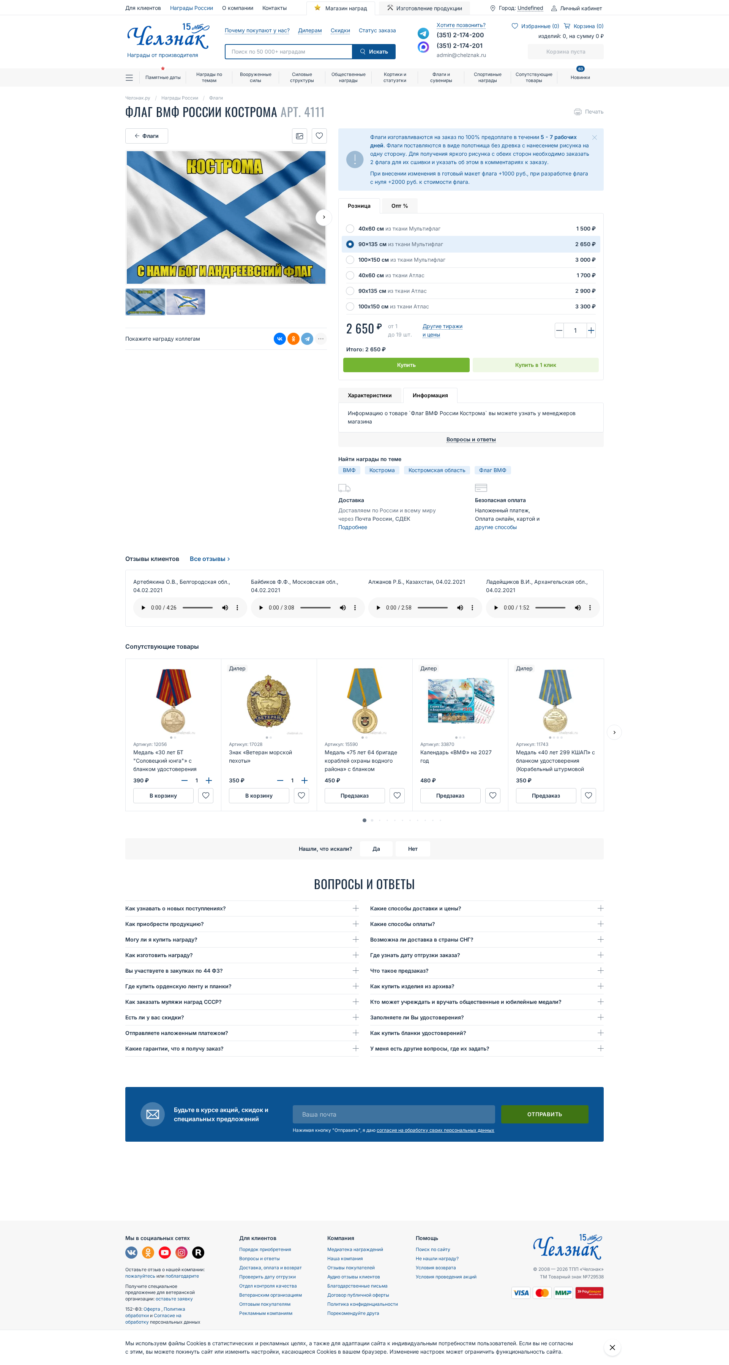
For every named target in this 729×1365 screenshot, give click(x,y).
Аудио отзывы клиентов (353, 1277)
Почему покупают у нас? (257, 30)
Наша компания (345, 1258)
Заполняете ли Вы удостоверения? (417, 1017)
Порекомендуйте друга (353, 1313)
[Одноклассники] (293, 339)
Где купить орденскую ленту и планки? (178, 986)
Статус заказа (377, 30)
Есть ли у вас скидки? (154, 1017)
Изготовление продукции (429, 8)
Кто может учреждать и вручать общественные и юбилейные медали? (466, 1001)
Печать (594, 111)
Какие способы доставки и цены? (415, 908)
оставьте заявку (174, 1299)
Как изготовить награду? (159, 955)
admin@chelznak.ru (461, 55)
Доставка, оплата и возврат (270, 1267)
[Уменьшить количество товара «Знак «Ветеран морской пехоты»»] (280, 780)
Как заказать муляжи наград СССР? (173, 1001)
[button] (364, 820)
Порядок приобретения (265, 1249)
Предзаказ (355, 795)
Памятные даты (163, 77)
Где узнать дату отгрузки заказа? (415, 955)
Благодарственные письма (357, 1286)
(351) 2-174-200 (460, 35)
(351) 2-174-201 (460, 45)
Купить (406, 365)
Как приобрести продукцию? (164, 924)
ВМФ (349, 470)
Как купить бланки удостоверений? (418, 1033)
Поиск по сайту (433, 1249)
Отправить (544, 1114)
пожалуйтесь (140, 1276)
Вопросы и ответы (259, 1258)
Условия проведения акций (446, 1277)
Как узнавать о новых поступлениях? (175, 908)
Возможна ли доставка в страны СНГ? (421, 939)
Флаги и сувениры (441, 77)
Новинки (580, 74)
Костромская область (437, 470)
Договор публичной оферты (358, 1295)
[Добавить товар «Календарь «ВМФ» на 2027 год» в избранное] (492, 795)
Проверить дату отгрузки (267, 1277)
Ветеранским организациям (270, 1295)
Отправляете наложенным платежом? (176, 1033)
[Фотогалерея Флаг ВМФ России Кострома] (299, 136)
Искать (378, 51)
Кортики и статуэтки (394, 77)
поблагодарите (182, 1276)
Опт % (399, 205)
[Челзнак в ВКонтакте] (131, 1254)
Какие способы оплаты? (402, 924)
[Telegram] (307, 339)
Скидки (340, 30)
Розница (359, 205)
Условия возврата (436, 1267)
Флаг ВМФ (493, 470)
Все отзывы (208, 558)
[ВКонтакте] (280, 339)
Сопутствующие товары (534, 77)
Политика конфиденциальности (362, 1304)
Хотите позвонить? (461, 25)
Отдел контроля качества (268, 1286)
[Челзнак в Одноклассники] (148, 1254)
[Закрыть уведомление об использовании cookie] (612, 1347)
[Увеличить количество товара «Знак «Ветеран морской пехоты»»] (304, 780)
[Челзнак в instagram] (181, 1254)
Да (376, 848)
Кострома (382, 470)
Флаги (150, 136)
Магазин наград (345, 8)
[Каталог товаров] (132, 77)
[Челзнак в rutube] (198, 1254)
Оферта (152, 1309)
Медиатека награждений (355, 1249)
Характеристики (370, 395)
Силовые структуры (302, 77)
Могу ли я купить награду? (161, 939)
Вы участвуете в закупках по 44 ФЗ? (174, 970)
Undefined (530, 8)
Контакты (274, 8)
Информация (430, 395)
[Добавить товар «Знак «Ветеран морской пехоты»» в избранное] (301, 795)
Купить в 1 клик (535, 365)
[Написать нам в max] (423, 47)
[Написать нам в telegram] (423, 33)
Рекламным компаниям (265, 1313)
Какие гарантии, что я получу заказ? (174, 1048)
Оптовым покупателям (264, 1304)
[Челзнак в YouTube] (165, 1254)
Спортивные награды (488, 77)
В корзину (163, 795)
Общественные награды (348, 77)
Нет (413, 848)
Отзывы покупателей (351, 1267)
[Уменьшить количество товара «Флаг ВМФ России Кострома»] (559, 330)
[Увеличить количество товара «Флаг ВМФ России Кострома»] (591, 330)
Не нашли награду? (437, 1258)
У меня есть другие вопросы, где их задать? (429, 1048)
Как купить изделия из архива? (412, 986)
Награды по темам (209, 77)
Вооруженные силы (255, 77)
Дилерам (310, 30)
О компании (237, 8)
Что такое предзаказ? (399, 970)
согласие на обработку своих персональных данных (435, 1130)
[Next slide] (324, 217)
